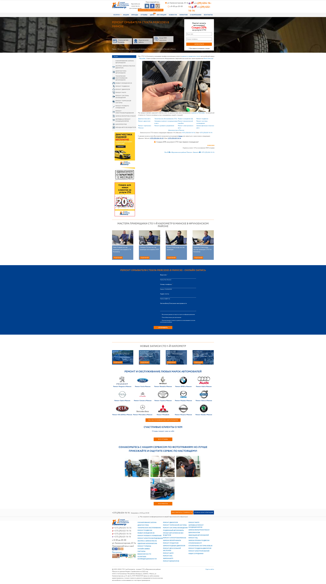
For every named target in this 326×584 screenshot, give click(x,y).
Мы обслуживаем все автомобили (163, 420)
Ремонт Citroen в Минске (142, 401)
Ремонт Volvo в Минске (204, 401)
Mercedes (142, 58)
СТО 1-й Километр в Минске (120, 5)
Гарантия (183, 15)
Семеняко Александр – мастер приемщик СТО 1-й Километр (202, 249)
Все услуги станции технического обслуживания (132, 49)
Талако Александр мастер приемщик (176, 248)
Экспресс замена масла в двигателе (125, 67)
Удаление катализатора (147, 544)
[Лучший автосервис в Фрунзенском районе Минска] (120, 525)
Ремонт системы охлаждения (122, 97)
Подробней (118, 258)
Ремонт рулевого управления (122, 107)
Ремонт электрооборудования (124, 112)
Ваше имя (163, 275)
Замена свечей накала (172, 541)
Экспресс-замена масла (147, 541)
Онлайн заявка (144, 549)
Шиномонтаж (121, 124)
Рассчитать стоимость (182, 512)
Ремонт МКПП (120, 93)
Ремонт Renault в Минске (163, 386)
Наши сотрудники (195, 554)
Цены (180, 136)
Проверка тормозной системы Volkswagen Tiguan (203, 355)
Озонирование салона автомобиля (124, 62)
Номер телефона (166, 284)
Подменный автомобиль (173, 530)
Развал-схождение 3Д (185, 119)
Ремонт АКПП (168, 553)
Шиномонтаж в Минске (176, 130)
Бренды (134, 15)
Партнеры (141, 551)
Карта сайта (210, 558)
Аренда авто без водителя (125, 127)
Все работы (163, 504)
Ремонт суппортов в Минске (174, 538)
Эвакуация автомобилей (198, 535)
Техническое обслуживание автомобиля (121, 78)
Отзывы (144, 15)
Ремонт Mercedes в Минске (142, 415)
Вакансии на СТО (144, 554)
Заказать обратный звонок (151, 10)
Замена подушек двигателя (174, 546)
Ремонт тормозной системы (123, 102)
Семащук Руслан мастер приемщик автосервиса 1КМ (149, 248)
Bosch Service (208, 58)
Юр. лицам (161, 15)
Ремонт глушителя (170, 543)
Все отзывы (163, 439)
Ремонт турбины (144, 546)
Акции (126, 15)
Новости (173, 15)
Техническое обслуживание (149, 528)
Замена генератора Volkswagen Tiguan (146, 355)
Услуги (116, 15)
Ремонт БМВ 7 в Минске (121, 354)
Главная (114, 49)
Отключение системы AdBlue (200, 546)
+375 (188, 133)
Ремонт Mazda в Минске (183, 401)
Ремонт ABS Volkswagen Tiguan (175, 355)
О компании (195, 15)
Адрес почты (164, 294)
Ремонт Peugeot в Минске (122, 386)
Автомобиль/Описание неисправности (173, 303)
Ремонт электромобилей (198, 551)
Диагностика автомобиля (120, 72)
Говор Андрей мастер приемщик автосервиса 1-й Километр (122, 249)
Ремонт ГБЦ (193, 538)
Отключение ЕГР (195, 543)
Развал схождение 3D (123, 83)
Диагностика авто (144, 119)
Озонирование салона (147, 523)
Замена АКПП (168, 558)
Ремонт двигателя (122, 89)
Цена (152, 15)
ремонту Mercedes (198, 113)
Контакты (208, 15)
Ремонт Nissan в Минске (183, 415)
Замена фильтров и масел (125, 116)
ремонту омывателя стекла (191, 56)
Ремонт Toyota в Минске (163, 401)
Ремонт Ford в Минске (142, 386)
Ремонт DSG (167, 556)
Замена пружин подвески (198, 541)
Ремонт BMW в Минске (183, 386)
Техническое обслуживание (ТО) (165, 119)
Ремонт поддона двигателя (199, 548)
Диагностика (143, 525)
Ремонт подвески (122, 86)
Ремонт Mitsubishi (163, 415)
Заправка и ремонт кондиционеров (122, 120)
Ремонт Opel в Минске (122, 401)
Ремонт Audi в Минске (204, 386)
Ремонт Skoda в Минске (203, 415)
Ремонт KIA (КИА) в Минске (122, 415)
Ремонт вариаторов (171, 561)
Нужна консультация (203, 512)
